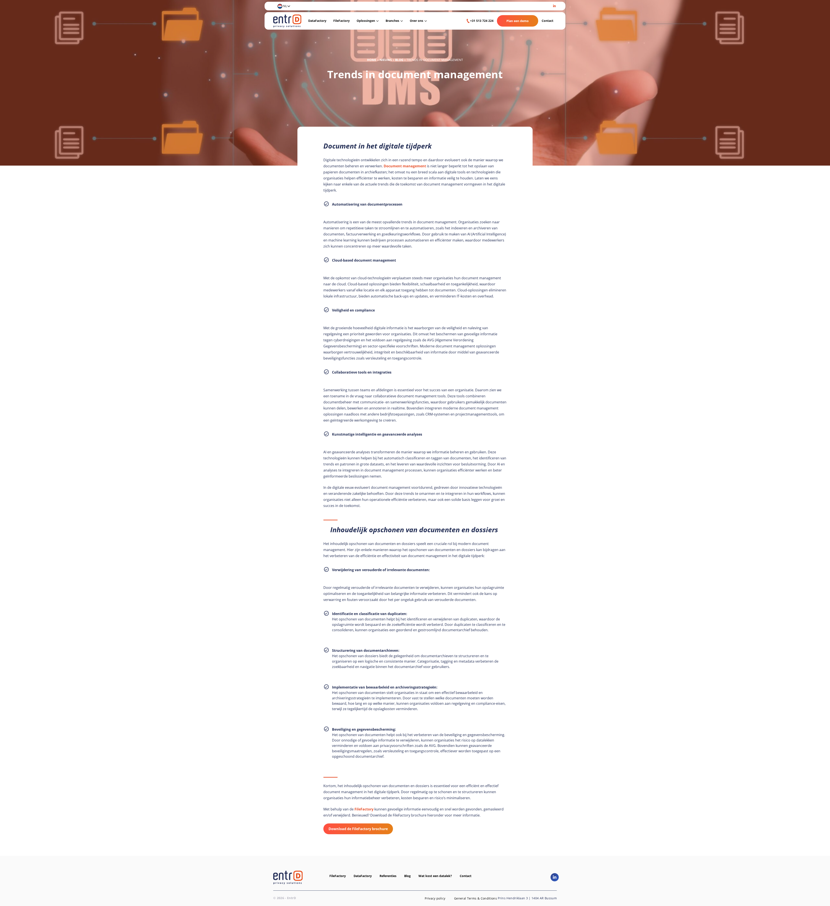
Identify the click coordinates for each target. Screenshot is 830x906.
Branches (392, 21)
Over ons (416, 21)
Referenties (388, 876)
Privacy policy (435, 898)
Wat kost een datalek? (435, 876)
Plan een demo (517, 21)
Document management (405, 166)
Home (371, 60)
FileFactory (341, 21)
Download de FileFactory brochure (358, 828)
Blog (399, 60)
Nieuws (386, 60)
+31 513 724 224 (481, 21)
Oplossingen (366, 21)
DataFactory (317, 21)
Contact (547, 21)
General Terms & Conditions (475, 898)
